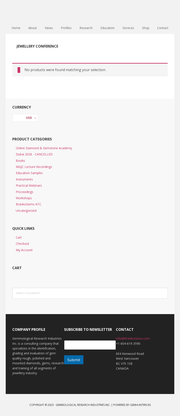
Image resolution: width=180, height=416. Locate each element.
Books (20, 160)
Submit (73, 359)
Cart (19, 237)
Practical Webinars (29, 185)
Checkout (22, 243)
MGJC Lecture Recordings (34, 167)
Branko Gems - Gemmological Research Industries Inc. (90, 11)
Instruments (24, 179)
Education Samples (29, 173)
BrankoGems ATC (28, 204)
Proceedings (24, 192)
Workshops (24, 198)
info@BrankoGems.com (133, 338)
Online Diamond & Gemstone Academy (44, 148)
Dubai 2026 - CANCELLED (34, 154)
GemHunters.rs (140, 405)
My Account (24, 250)
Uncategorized (26, 210)
